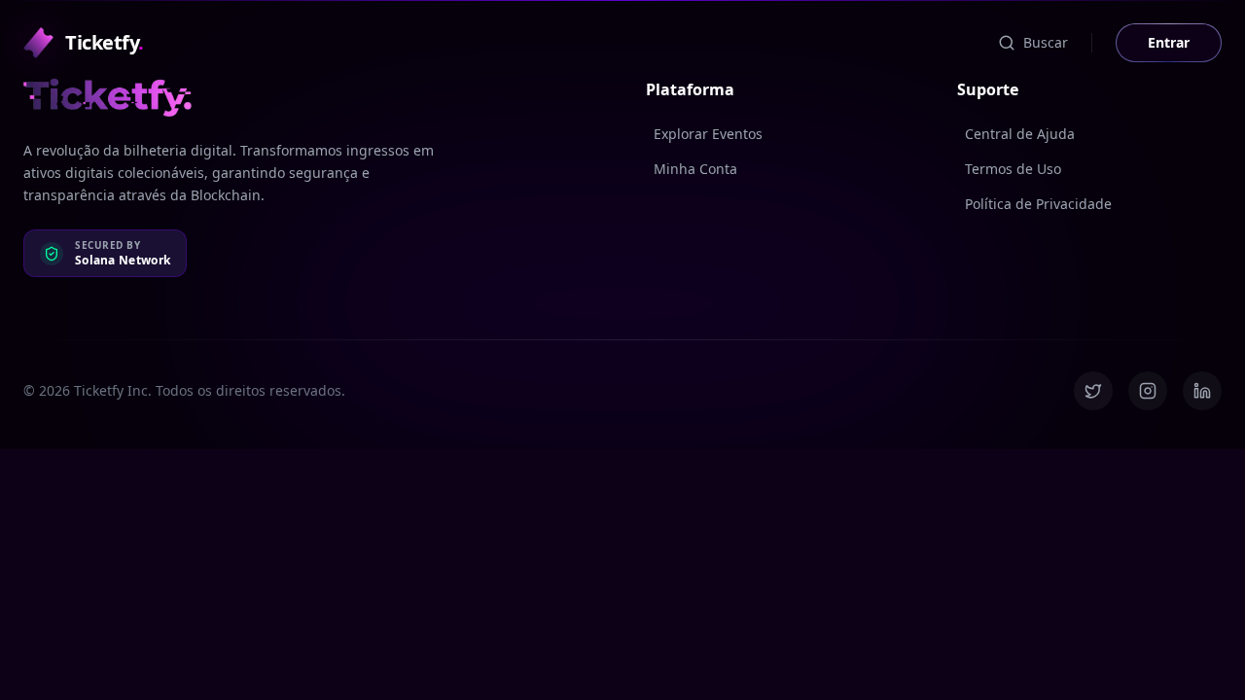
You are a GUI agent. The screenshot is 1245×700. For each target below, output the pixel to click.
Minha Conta (695, 168)
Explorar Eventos (708, 133)
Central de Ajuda (1020, 133)
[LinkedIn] (1202, 390)
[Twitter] (1093, 390)
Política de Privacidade (1038, 203)
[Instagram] (1147, 390)
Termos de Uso (1013, 168)
